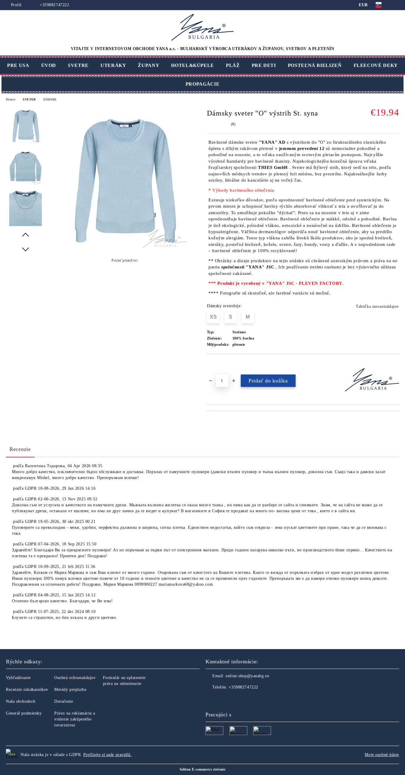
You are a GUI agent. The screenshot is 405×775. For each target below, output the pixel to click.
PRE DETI (264, 65)
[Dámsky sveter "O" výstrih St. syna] (124, 247)
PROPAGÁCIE (202, 84)
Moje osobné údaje (382, 754)
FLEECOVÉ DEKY (376, 65)
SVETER (29, 99)
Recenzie (20, 449)
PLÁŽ (233, 65)
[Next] (25, 249)
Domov (10, 99)
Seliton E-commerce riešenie (203, 769)
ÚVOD (48, 65)
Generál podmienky (24, 713)
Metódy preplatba (70, 689)
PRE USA (18, 65)
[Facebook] (210, 699)
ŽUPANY (148, 65)
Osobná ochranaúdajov (74, 677)
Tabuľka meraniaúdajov (377, 306)
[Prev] (25, 235)
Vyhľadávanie (18, 677)
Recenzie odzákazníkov (27, 689)
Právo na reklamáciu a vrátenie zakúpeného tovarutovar (74, 719)
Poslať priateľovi (124, 260)
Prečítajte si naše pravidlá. (107, 754)
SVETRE (78, 65)
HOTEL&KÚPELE (192, 65)
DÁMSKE (49, 99)
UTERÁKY (113, 65)
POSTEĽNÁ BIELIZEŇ (315, 65)
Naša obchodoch (21, 701)
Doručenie (63, 701)
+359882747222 (54, 5)
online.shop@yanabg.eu (247, 676)
